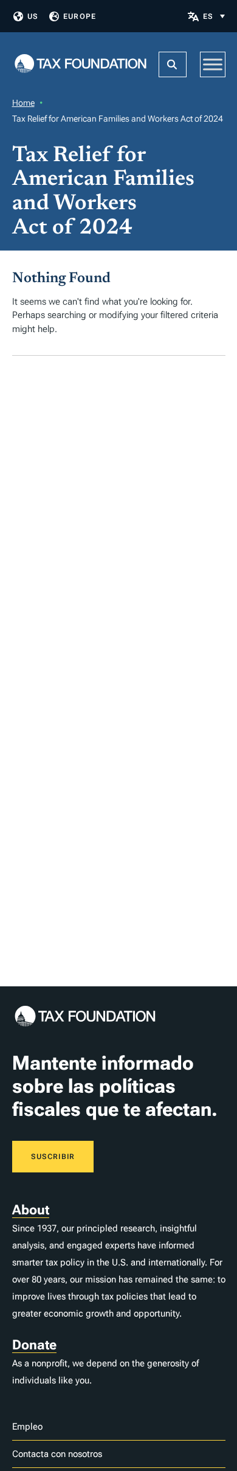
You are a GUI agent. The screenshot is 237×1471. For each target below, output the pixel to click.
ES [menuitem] (208, 16)
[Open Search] (173, 64)
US (32, 16)
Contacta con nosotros (57, 1454)
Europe (79, 16)
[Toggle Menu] (212, 64)
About (30, 1209)
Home (23, 103)
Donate (34, 1344)
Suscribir (53, 1156)
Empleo (27, 1426)
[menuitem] (213, 16)
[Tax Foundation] (80, 64)
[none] (213, 16)
